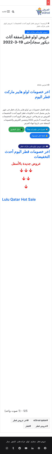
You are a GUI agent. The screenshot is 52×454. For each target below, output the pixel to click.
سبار (8, 441)
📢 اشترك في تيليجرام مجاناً (37, 129)
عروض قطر (41, 426)
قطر (27, 426)
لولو (27, 441)
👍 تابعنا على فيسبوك (40, 136)
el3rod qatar (39, 420)
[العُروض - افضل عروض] (42, 11)
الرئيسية (44, 23)
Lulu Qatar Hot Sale (19, 199)
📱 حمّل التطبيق (16, 129)
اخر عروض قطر (20, 420)
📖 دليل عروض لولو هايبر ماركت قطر (34, 146)
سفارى (33, 441)
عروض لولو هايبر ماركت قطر (37, 32)
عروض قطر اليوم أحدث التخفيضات (26, 23)
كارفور (13, 441)
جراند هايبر (21, 441)
